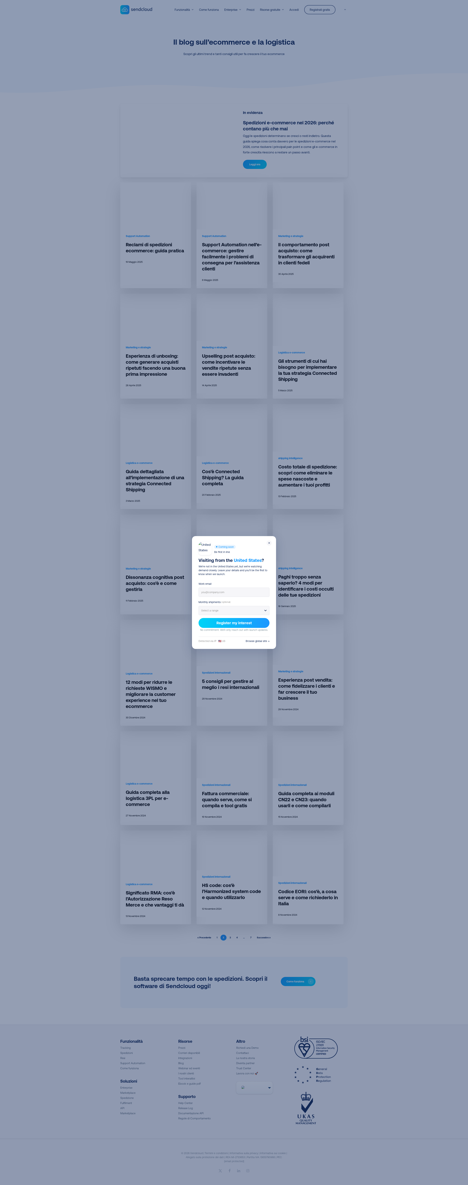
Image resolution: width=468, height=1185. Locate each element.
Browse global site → (257, 641)
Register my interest (234, 623)
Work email (205, 583)
